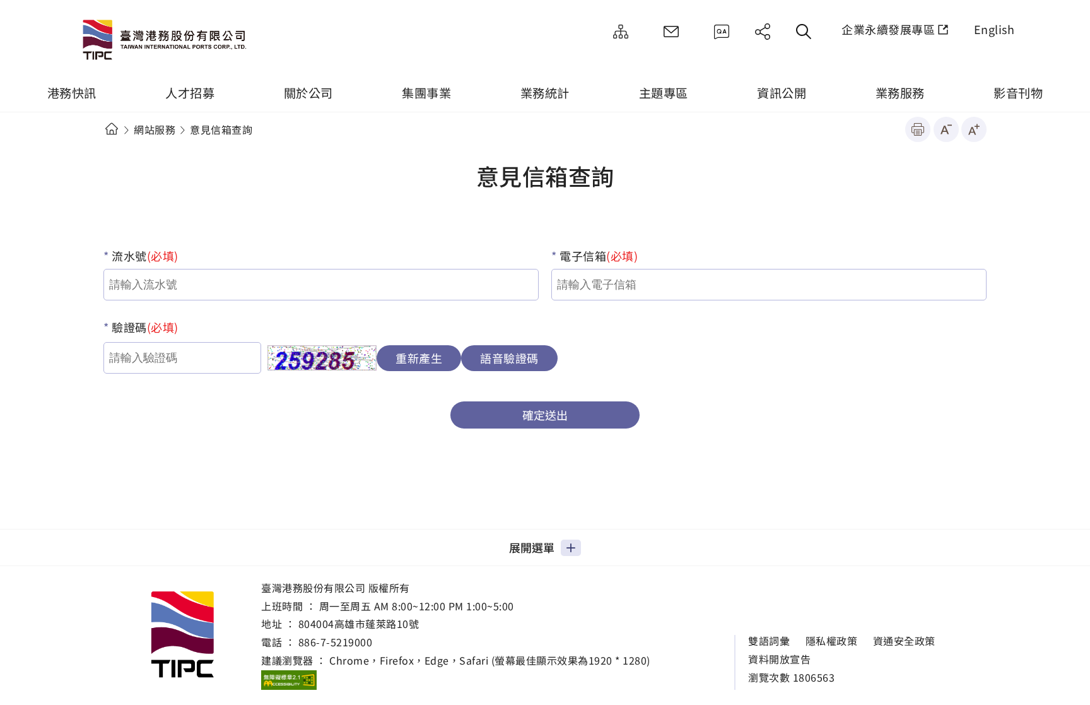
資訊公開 (781, 93)
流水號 (144, 255)
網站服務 (154, 129)
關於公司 (308, 93)
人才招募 (189, 93)
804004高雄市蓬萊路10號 (358, 623)
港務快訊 (72, 93)
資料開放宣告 (779, 659)
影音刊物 (1018, 93)
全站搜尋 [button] (803, 31)
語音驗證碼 (509, 358)
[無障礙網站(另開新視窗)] (289, 680)
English (994, 29)
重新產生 (419, 358)
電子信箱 (597, 255)
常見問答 (721, 31)
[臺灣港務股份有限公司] (167, 41)
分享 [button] (762, 31)
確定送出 (545, 414)
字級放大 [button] (974, 129)
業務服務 (900, 93)
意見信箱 (671, 31)
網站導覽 (620, 31)
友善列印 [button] (917, 129)
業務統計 (545, 93)
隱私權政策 (832, 641)
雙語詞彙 (769, 641)
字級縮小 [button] (946, 129)
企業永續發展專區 (888, 29)
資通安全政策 (904, 641)
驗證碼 (144, 327)
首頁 (111, 129)
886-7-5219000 (335, 641)
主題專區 (663, 93)
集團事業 (426, 93)
